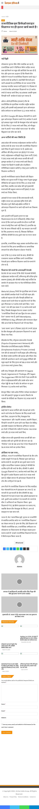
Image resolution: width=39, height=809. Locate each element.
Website (3, 718)
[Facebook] (4, 548)
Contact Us (33, 797)
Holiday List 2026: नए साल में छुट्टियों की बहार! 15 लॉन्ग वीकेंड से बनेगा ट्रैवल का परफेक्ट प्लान (29, 638)
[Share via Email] (24, 548)
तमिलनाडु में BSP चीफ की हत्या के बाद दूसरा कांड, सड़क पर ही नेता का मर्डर (28, 665)
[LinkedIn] (11, 548)
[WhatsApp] (17, 548)
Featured (20, 543)
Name (3, 704)
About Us (5, 797)
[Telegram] (21, 548)
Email (3, 711)
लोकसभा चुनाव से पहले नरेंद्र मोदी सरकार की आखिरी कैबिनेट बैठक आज (9, 646)
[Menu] (2, 3)
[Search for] (37, 3)
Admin (5, 31)
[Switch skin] (33, 3)
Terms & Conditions (23, 797)
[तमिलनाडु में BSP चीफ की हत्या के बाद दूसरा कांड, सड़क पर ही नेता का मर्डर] (29, 657)
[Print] (27, 548)
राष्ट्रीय (7, 17)
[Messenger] (14, 548)
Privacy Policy (13, 797)
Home (3, 17)
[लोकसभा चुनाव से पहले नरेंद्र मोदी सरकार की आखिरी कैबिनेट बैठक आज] (10, 633)
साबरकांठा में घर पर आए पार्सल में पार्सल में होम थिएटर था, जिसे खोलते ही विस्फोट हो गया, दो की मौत (10, 666)
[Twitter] (7, 548)
